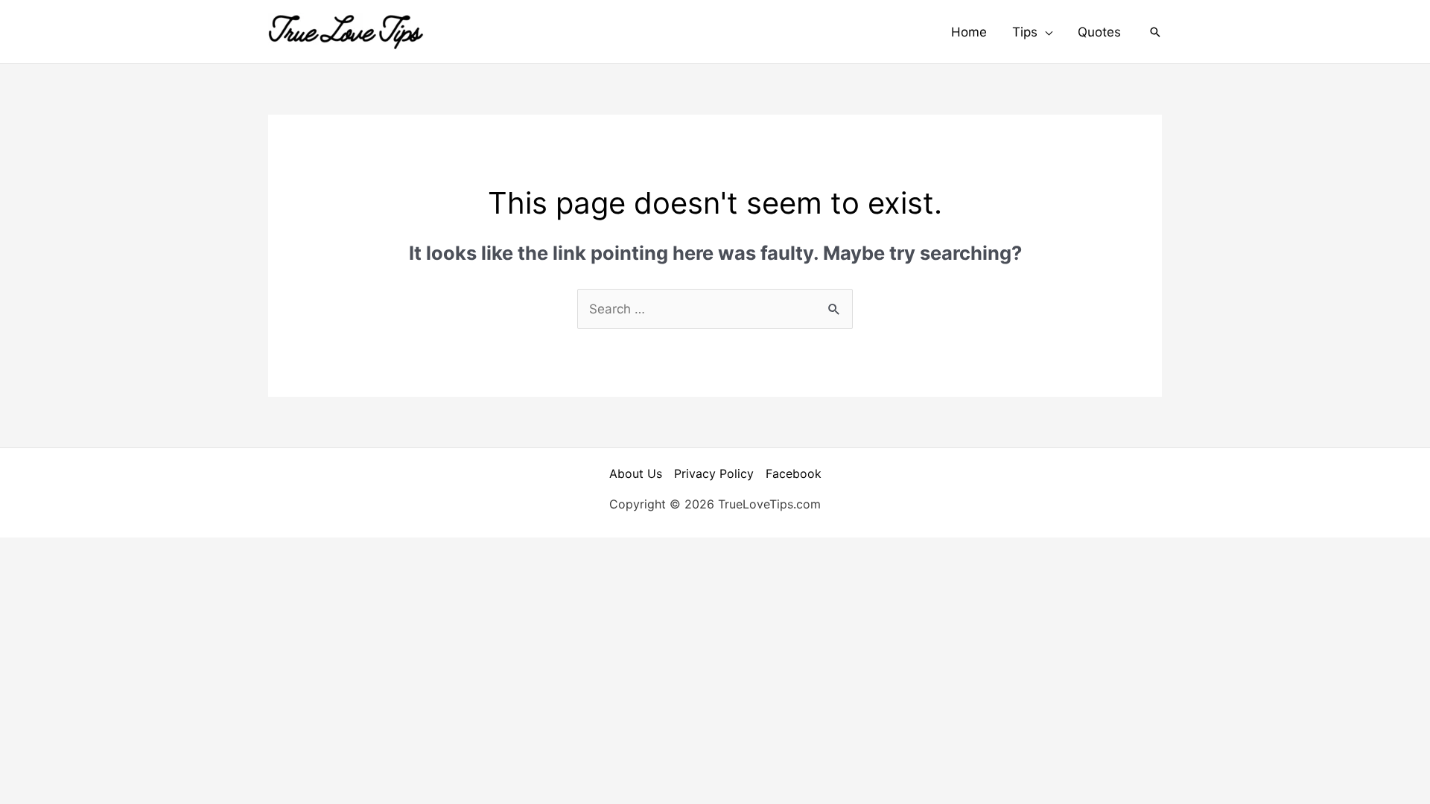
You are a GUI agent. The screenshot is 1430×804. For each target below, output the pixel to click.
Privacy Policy (714, 473)
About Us (635, 473)
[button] (1032, 32)
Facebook (794, 473)
